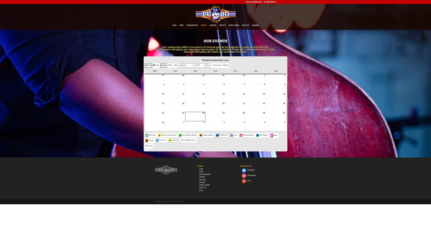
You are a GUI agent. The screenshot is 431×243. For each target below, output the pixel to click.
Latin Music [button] (248, 135)
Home (174, 25)
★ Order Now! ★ (270, 2)
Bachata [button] (152, 135)
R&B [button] (275, 135)
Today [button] (225, 65)
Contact (222, 25)
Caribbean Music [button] (189, 135)
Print (148, 146)
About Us (245, 25)
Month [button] (163, 65)
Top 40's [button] (162, 140)
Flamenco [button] (223, 135)
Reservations (192, 25)
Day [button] (175, 65)
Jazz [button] (235, 135)
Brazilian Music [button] (168, 135)
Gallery (213, 25)
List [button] (156, 66)
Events (204, 25)
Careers (255, 25)
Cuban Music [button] (208, 135)
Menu (181, 25)
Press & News (234, 25)
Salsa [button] (150, 140)
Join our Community (254, 2)
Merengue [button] (263, 135)
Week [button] (170, 65)
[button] (216, 65)
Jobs (201, 190)
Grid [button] (148, 66)
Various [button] (175, 140)
